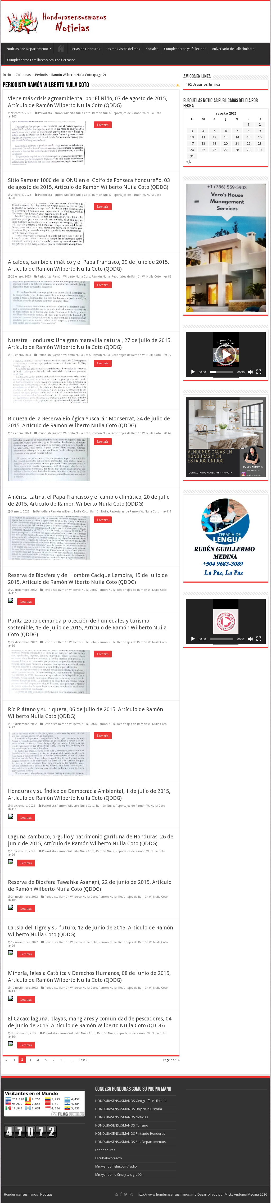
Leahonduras (105, 1150)
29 (248, 150)
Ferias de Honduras (85, 49)
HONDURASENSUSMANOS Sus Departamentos (130, 1142)
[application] (226, 355)
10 (62, 1060)
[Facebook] (121, 1194)
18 (203, 144)
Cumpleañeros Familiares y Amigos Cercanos (41, 60)
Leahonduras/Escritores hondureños (60, 48)
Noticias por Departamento (27, 49)
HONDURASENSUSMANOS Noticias (121, 1117)
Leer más (103, 125)
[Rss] (116, 1194)
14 (237, 137)
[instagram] (131, 1194)
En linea (203, 85)
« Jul (189, 162)
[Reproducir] (193, 372)
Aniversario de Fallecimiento (233, 49)
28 (237, 150)
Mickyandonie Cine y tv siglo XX (118, 1175)
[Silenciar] (250, 372)
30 (259, 150)
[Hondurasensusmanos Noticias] (58, 20)
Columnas (23, 75)
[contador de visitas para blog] (30, 1131)
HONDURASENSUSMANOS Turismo (121, 1125)
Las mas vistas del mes (123, 49)
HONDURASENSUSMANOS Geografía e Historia (130, 1101)
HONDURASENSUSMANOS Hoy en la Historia (128, 1109)
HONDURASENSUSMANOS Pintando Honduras (130, 1134)
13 (226, 137)
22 (248, 144)
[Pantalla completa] (258, 372)
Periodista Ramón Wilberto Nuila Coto (64, 113)
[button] (225, 354)
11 (203, 137)
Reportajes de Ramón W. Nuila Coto (136, 113)
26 (214, 150)
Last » (83, 1060)
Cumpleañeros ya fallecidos (185, 49)
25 (203, 150)
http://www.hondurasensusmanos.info (167, 1194)
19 (214, 144)
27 (226, 150)
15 (248, 137)
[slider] (221, 372)
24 (192, 150)
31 (192, 156)
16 (259, 137)
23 (259, 144)
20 (226, 144)
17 (192, 144)
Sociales (152, 49)
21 (237, 144)
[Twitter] (126, 1194)
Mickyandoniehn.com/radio (116, 1166)
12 (214, 137)
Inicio (7, 75)
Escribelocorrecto (108, 1158)
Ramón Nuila (101, 113)
